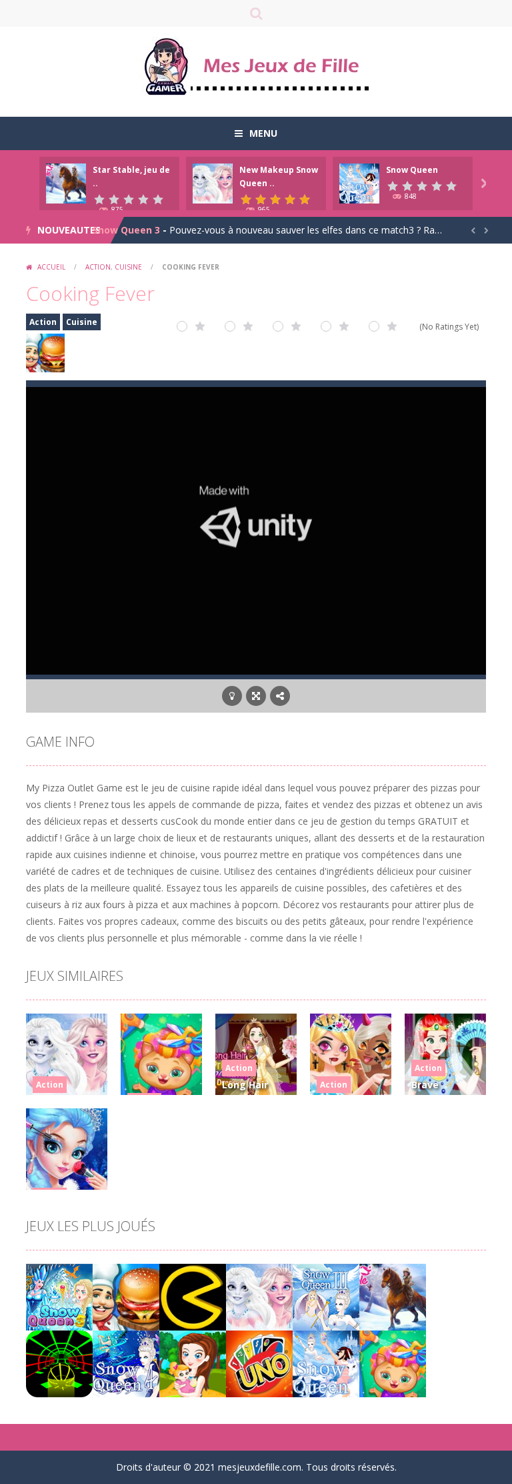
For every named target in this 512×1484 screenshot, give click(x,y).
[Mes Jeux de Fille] (256, 65)
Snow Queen (412, 169)
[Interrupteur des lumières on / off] (232, 696)
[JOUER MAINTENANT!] (66, 182)
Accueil (51, 267)
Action (98, 267)
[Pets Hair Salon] (392, 1363)
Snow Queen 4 (126, 230)
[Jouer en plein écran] (256, 696)
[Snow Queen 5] (59, 1296)
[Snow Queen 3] (326, 1296)
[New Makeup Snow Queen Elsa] (259, 1296)
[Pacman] (192, 1296)
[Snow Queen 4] (126, 1363)
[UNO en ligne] (259, 1363)
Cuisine (128, 267)
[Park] (192, 1363)
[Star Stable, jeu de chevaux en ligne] (392, 1296)
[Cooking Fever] (126, 1296)
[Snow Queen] (326, 1363)
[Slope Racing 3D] (59, 1363)
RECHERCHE (256, 13)
